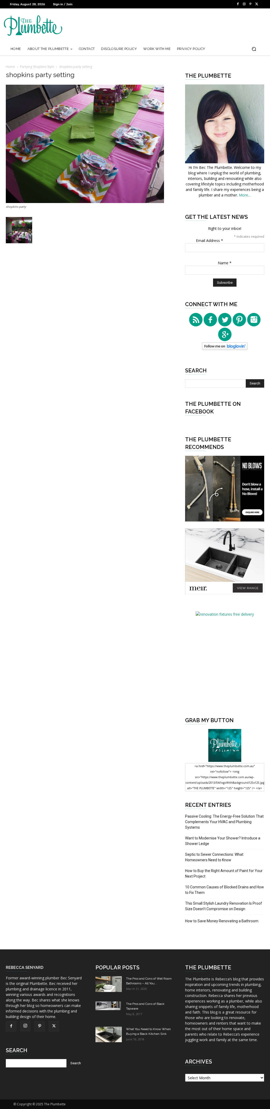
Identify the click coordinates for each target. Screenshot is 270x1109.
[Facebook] (238, 4)
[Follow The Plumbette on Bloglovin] (225, 348)
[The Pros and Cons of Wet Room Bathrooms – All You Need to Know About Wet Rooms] (108, 984)
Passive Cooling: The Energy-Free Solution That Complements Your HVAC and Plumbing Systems (224, 821)
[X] (257, 4)
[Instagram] (244, 4)
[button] (254, 49)
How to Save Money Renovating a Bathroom (221, 921)
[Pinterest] (250, 4)
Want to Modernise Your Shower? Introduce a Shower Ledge (222, 841)
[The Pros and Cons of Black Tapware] (108, 1005)
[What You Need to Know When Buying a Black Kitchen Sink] (108, 1034)
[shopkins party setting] (85, 201)
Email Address (209, 240)
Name (225, 262)
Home (10, 66)
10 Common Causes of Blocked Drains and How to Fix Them (224, 890)
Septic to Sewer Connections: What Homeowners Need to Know (214, 857)
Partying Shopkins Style (37, 66)
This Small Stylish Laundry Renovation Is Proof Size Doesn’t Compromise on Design (223, 906)
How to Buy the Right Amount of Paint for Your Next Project (224, 873)
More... (244, 195)
